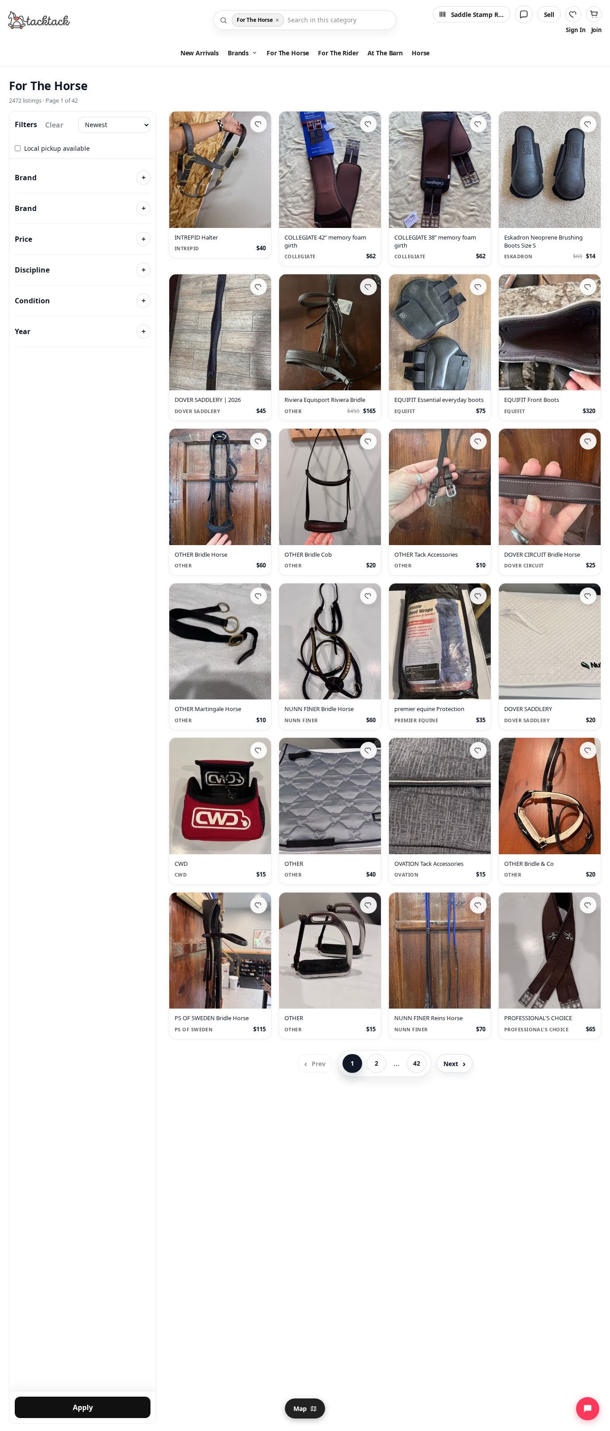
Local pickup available (57, 148)
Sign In (575, 30)
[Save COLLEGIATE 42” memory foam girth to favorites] (368, 124)
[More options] (260, 217)
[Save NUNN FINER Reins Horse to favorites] (478, 905)
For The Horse (288, 53)
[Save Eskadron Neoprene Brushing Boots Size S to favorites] (588, 124)
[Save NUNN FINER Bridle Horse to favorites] (368, 595)
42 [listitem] (416, 1063)
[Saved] (573, 14)
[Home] (39, 20)
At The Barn (385, 53)
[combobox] (339, 20)
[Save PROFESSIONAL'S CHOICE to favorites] (588, 905)
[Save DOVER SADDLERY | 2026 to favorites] (258, 286)
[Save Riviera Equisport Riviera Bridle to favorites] (368, 286)
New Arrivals (199, 53)
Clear (54, 125)
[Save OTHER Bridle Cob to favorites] (368, 441)
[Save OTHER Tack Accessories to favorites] (478, 441)
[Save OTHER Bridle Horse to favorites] (258, 441)
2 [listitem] (376, 1063)
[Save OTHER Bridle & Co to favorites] (588, 750)
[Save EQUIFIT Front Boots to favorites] (588, 286)
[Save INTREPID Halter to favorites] (258, 124)
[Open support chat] (587, 1408)
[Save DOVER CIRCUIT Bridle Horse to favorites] (588, 441)
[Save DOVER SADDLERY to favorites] (588, 595)
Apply (83, 1407)
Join (596, 30)
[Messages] (524, 14)
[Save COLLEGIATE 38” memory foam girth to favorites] (478, 124)
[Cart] (594, 14)
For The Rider (338, 53)
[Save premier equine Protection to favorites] (478, 595)
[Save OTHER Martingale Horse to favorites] (258, 595)
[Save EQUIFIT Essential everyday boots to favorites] (478, 286)
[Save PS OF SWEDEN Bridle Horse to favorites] (258, 905)
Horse (421, 53)
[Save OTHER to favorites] (368, 750)
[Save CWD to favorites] (258, 750)
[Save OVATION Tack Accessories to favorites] (478, 750)
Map (300, 1408)
